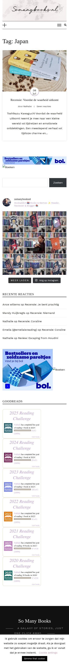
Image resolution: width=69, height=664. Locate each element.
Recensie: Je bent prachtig (42, 304)
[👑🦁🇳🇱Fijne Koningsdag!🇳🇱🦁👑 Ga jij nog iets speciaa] (55, 243)
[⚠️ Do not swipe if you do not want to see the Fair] (34, 264)
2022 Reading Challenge (22, 504)
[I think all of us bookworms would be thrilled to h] (55, 221)
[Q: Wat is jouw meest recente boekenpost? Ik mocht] (13, 243)
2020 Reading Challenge (22, 563)
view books (36, 437)
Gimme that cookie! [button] (34, 658)
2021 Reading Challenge (22, 533)
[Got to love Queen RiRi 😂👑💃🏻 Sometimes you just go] (34, 243)
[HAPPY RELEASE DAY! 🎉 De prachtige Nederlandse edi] (34, 221)
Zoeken (58, 182)
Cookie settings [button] (48, 652)
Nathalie (8, 321)
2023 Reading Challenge (22, 474)
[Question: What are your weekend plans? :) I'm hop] (55, 264)
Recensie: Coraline (30, 321)
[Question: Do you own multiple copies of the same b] (13, 221)
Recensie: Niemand (42, 313)
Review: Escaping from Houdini (38, 338)
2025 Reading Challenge (22, 415)
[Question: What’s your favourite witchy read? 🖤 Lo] (13, 264)
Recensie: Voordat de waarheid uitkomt (34, 100)
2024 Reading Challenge (22, 445)
